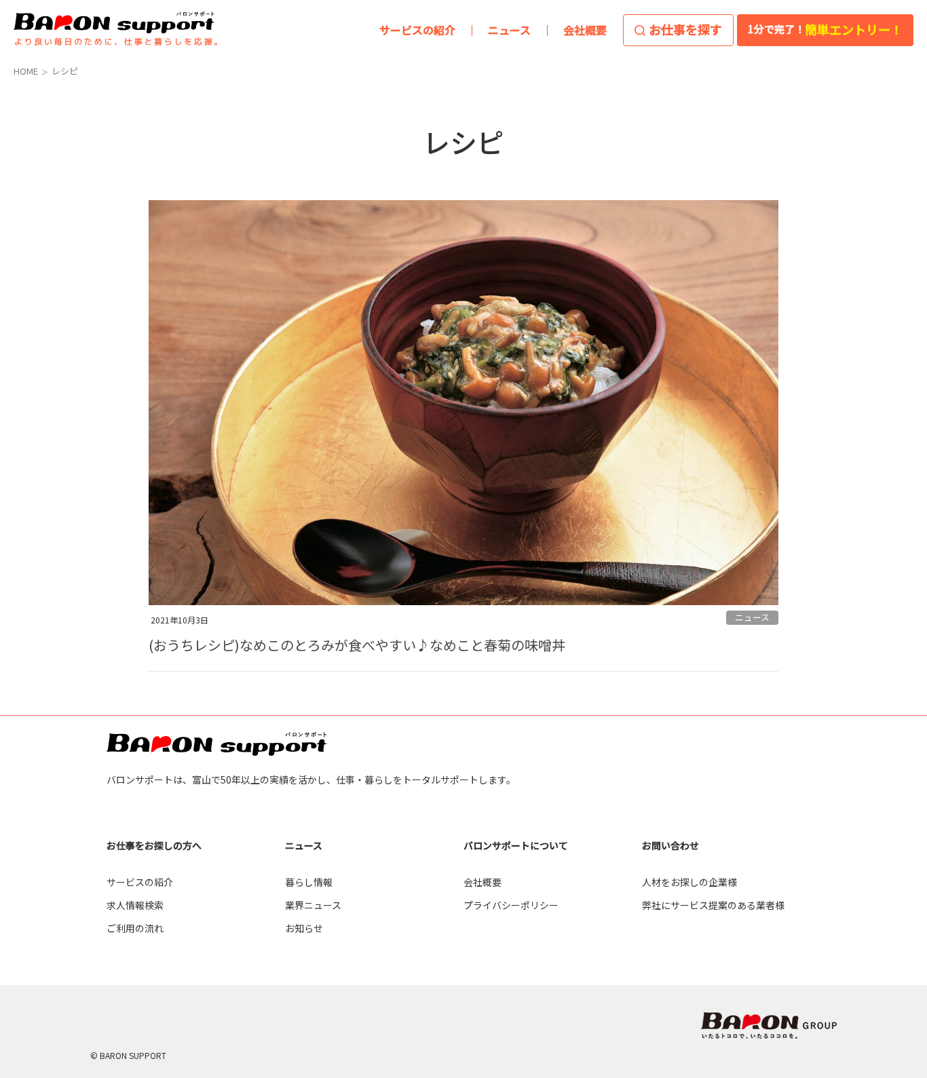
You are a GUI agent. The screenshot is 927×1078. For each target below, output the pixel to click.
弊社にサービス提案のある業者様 (713, 905)
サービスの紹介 (140, 882)
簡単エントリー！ (825, 29)
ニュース (752, 617)
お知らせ (304, 928)
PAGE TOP (892, 900)
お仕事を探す (685, 29)
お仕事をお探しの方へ (154, 845)
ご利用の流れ (135, 928)
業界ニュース (313, 905)
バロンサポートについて (515, 845)
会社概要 (482, 882)
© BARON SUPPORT (128, 1055)
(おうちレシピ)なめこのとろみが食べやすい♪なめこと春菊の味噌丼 (357, 645)
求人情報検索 (135, 905)
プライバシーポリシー (511, 905)
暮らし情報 (309, 882)
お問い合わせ (670, 845)
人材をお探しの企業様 (689, 882)
